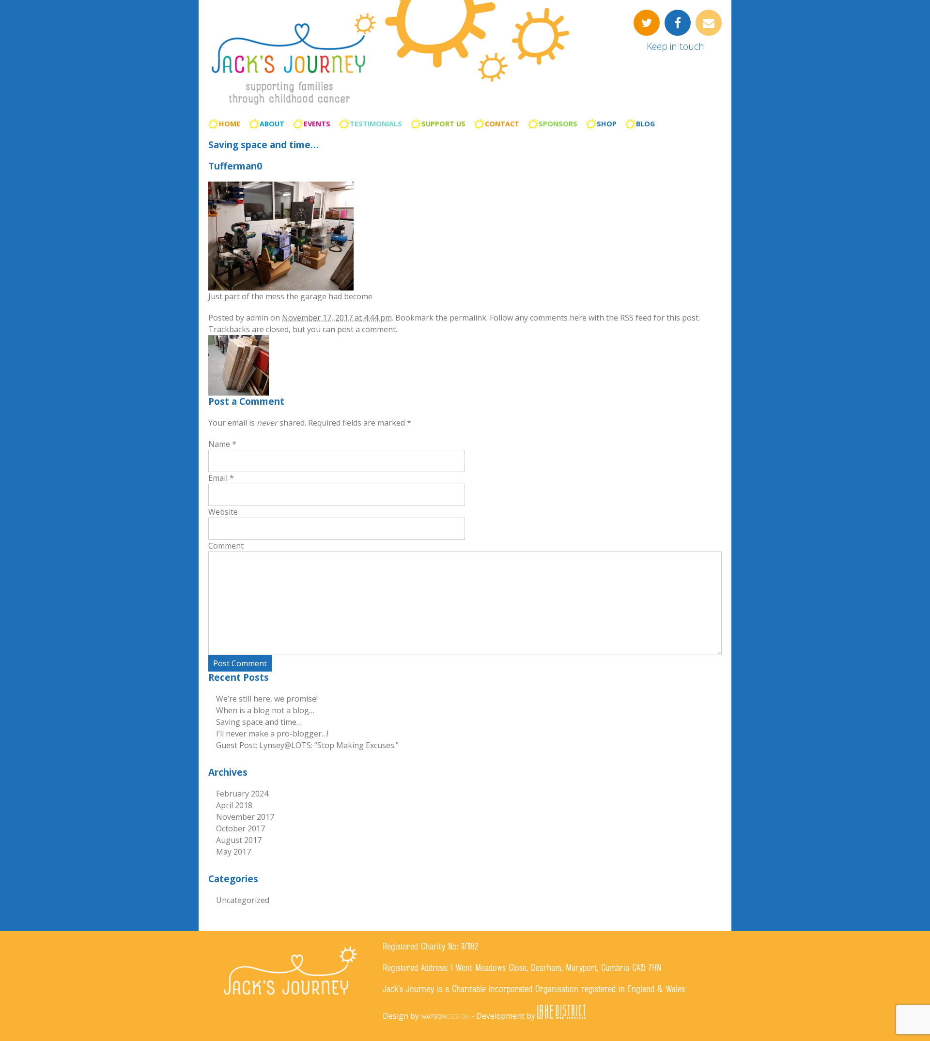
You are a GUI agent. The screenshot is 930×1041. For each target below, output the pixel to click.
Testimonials (376, 123)
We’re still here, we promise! (267, 698)
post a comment (366, 329)
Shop (607, 123)
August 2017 (239, 840)
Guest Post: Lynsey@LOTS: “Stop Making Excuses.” (307, 745)
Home (229, 123)
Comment (226, 545)
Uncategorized (242, 900)
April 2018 (234, 805)
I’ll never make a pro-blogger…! (272, 733)
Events (317, 123)
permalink (468, 317)
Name (219, 444)
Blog (645, 123)
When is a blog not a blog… (265, 710)
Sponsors (558, 123)
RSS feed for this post (659, 317)
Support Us (443, 123)
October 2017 (240, 828)
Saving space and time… (263, 144)
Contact (502, 123)
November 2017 (245, 816)
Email (218, 478)
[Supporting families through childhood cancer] (293, 106)
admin (257, 317)
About (272, 123)
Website (223, 511)
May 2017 (233, 851)
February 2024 (242, 793)
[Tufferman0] (281, 287)
